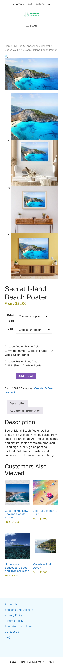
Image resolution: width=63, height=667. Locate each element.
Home (8, 46)
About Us (11, 604)
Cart (30, 4)
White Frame (16, 350)
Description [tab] (18, 403)
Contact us (12, 631)
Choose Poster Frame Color (23, 346)
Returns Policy (14, 620)
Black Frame (39, 350)
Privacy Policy (14, 615)
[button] (6, 56)
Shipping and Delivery (19, 609)
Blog (7, 637)
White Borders (34, 365)
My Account (19, 4)
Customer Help (43, 4)
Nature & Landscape (26, 46)
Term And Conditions (18, 626)
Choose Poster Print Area (21, 361)
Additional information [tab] (25, 410)
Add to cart (25, 376)
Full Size (13, 365)
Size (10, 328)
